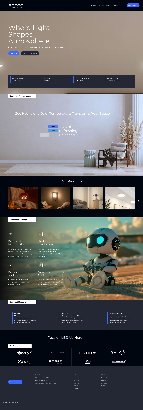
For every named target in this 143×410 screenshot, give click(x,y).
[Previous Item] (4, 201)
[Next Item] (138, 201)
